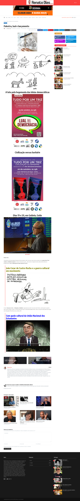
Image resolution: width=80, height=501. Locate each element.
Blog (6, 17)
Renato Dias (44, 17)
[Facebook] (48, 367)
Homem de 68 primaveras (67, 54)
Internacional (25, 17)
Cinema (21, 17)
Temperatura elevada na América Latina (10, 423)
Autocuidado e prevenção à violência (69, 490)
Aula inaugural (65, 47)
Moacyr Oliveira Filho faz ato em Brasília (26, 402)
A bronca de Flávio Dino (40, 407)
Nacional (33, 17)
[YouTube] (49, 367)
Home (5, 21)
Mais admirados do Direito (67, 72)
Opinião (18, 17)
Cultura (14, 17)
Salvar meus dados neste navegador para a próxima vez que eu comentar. (18, 446)
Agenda (30, 17)
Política (9, 17)
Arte (12, 17)
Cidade (37, 17)
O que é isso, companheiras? (67, 84)
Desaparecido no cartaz (66, 66)
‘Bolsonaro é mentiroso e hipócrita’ (10, 407)
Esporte (40, 17)
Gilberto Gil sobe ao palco (40, 421)
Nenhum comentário (16, 28)
